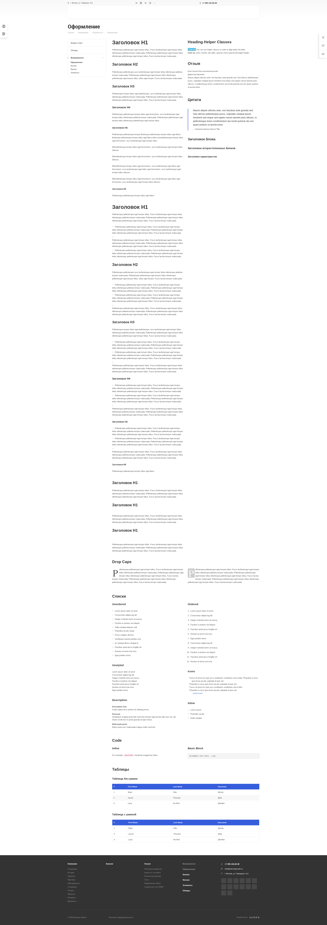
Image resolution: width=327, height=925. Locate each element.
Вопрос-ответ (77, 43)
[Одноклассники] (223, 886)
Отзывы (71, 890)
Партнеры (71, 880)
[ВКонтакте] (136, 3)
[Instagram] (150, 3)
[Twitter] (145, 3)
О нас (146, 880)
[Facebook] (141, 3)
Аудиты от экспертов (152, 873)
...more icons (197, 693)
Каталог (109, 864)
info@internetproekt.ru (234, 869)
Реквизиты (72, 898)
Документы (72, 901)
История (71, 873)
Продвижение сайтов (152, 883)
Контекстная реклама (152, 876)
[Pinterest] (223, 892)
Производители (74, 883)
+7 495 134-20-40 (209, 3)
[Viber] (235, 886)
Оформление (77, 62)
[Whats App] (242, 886)
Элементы (75, 73)
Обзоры (74, 50)
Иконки (74, 69)
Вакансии (71, 894)
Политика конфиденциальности (121, 917)
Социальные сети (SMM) (153, 887)
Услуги (147, 864)
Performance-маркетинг (153, 869)
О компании (72, 869)
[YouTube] (254, 880)
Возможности (77, 58)
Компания (72, 864)
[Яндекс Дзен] (248, 886)
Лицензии (71, 876)
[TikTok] (254, 886)
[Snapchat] (229, 892)
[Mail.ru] (229, 886)
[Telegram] (248, 880)
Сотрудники (72, 887)
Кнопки (74, 66)
